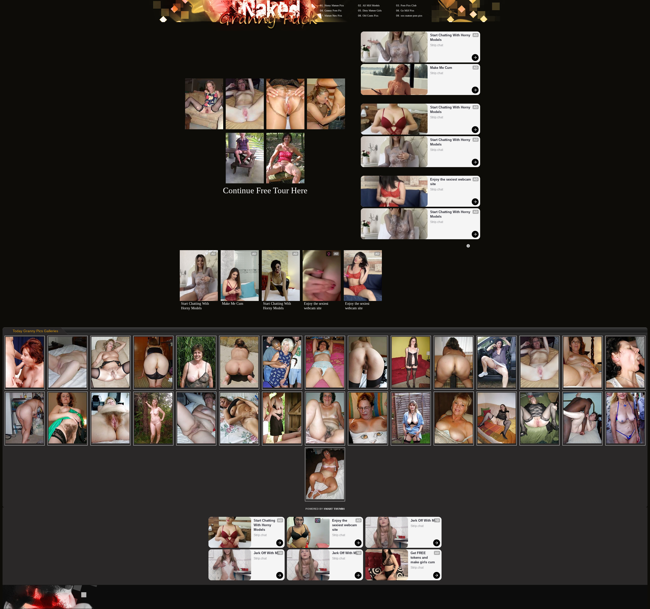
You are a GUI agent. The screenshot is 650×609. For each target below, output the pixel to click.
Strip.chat (436, 45)
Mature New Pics (333, 15)
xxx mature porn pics (411, 15)
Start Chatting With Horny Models (450, 37)
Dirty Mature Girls (372, 10)
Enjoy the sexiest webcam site (451, 182)
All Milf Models (371, 5)
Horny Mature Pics (334, 5)
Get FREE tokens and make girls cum (423, 557)
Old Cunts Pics (370, 15)
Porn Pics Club (408, 5)
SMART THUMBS (334, 508)
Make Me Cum (441, 68)
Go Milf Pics (407, 10)
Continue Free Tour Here (265, 190)
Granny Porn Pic (333, 10)
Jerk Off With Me (267, 553)
